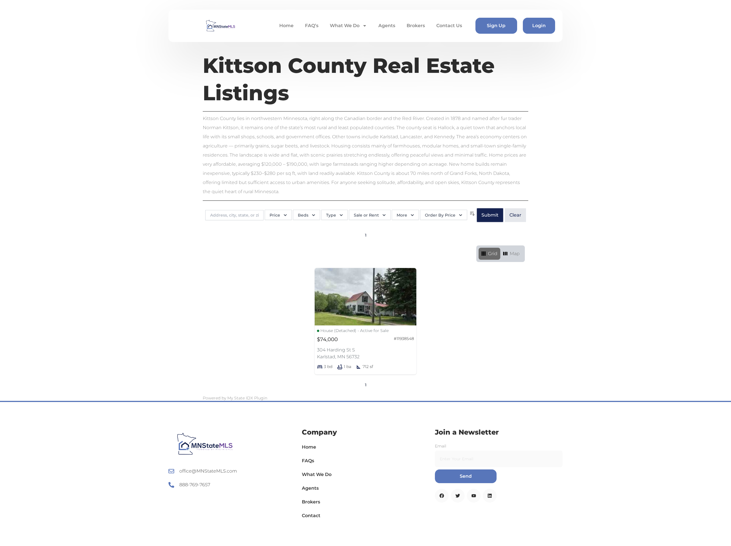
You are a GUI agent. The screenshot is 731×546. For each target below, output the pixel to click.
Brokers (416, 25)
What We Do (345, 25)
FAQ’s (311, 25)
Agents (386, 25)
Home (286, 25)
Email (440, 446)
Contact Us (449, 25)
